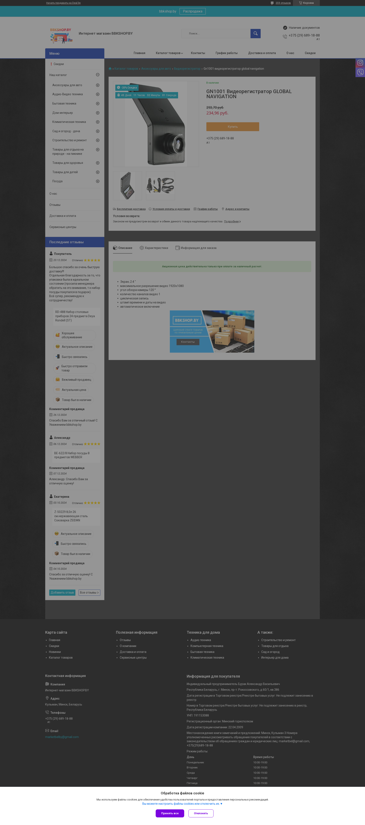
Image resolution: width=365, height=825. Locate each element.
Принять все (170, 813)
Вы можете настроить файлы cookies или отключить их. (181, 803)
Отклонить (201, 813)
